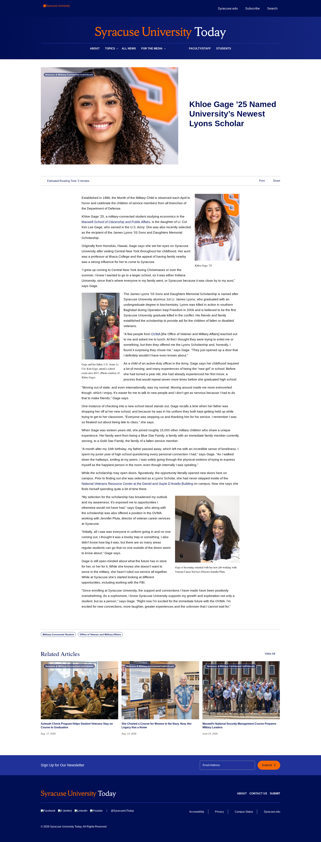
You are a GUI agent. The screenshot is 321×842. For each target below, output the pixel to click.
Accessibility (196, 811)
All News (129, 48)
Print (261, 180)
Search (272, 8)
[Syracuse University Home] (160, 31)
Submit (267, 765)
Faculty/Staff (200, 48)
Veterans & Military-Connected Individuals (69, 74)
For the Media (152, 48)
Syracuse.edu (228, 8)
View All (270, 653)
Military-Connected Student (58, 634)
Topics (110, 48)
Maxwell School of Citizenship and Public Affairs (116, 222)
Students (223, 48)
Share (276, 180)
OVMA (155, 334)
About (95, 48)
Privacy (219, 811)
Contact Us (258, 793)
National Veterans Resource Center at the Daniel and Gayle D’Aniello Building (137, 483)
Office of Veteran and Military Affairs (100, 634)
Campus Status (244, 811)
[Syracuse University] (64, 8)
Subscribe (252, 8)
